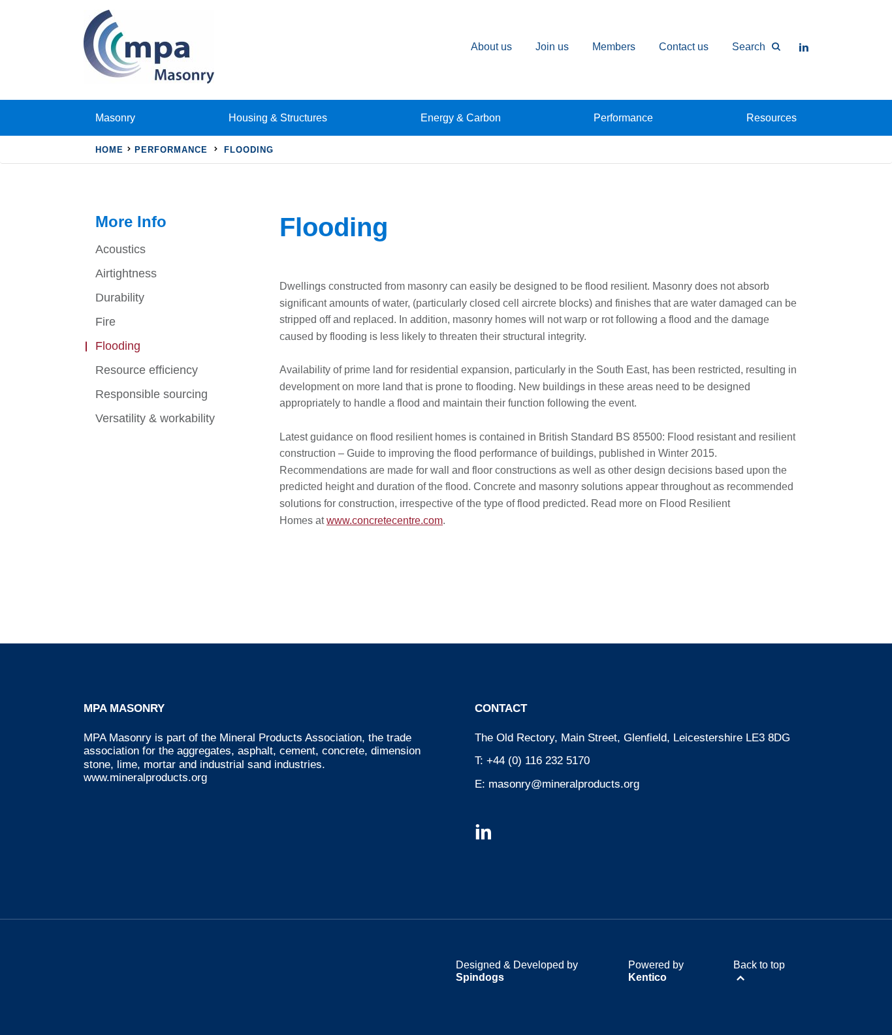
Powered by (656, 971)
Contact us (684, 46)
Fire (105, 321)
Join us (552, 46)
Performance (623, 117)
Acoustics (120, 249)
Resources (771, 117)
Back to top (759, 964)
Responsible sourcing (151, 394)
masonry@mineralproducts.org (563, 784)
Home (109, 150)
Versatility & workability (155, 418)
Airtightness (126, 273)
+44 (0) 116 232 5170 (538, 760)
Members (613, 46)
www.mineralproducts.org (145, 777)
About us (491, 46)
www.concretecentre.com (385, 520)
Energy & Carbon (461, 117)
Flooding (117, 345)
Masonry (115, 117)
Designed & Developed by (517, 971)
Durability (119, 297)
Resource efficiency (146, 370)
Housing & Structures (278, 117)
